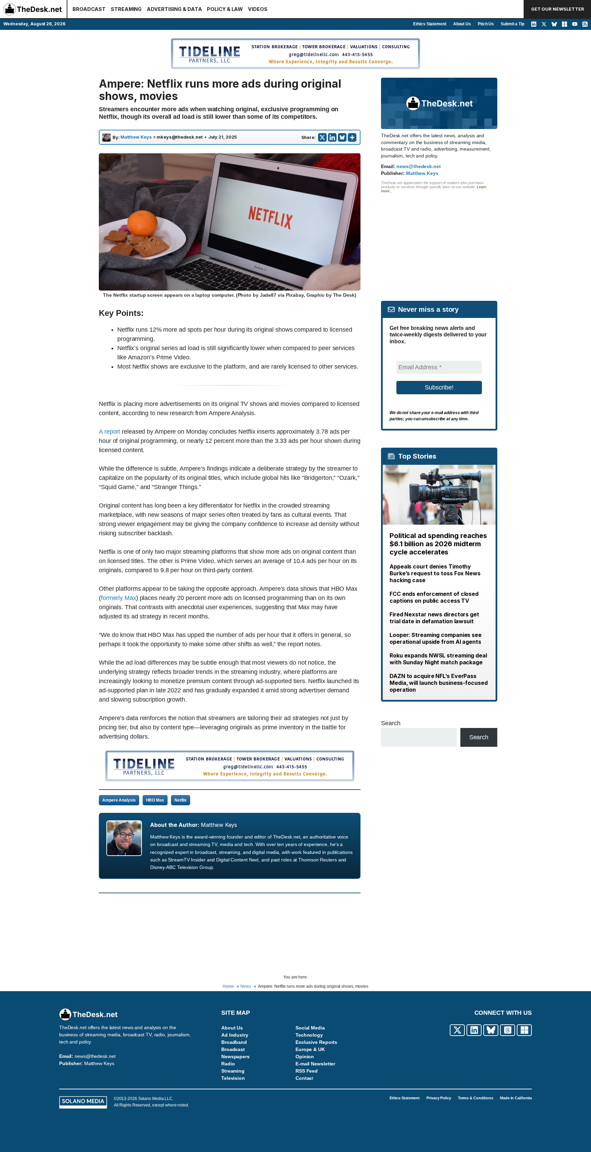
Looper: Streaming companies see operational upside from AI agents (436, 638)
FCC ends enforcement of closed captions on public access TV (434, 597)
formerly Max (118, 597)
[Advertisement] (439, 241)
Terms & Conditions (475, 1098)
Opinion (305, 1056)
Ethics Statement (429, 24)
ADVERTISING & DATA (174, 9)
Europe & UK (310, 1049)
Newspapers (235, 1056)
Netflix (180, 800)
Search (390, 723)
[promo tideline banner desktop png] (229, 779)
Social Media (310, 1028)
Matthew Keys (136, 137)
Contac (304, 1078)
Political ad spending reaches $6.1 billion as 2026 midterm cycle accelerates (438, 544)
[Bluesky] (342, 137)
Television (233, 1078)
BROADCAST (89, 9)
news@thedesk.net (418, 166)
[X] (322, 137)
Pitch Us (486, 24)
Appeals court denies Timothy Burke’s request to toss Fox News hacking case (435, 573)
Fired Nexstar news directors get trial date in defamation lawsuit (434, 618)
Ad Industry (234, 1035)
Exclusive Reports (316, 1042)
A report (109, 431)
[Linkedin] (332, 137)
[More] (352, 137)
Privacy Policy (438, 1098)
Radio (228, 1063)
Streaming (233, 1071)
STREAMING (126, 9)
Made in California (516, 1098)
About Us (462, 24)
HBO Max (155, 800)
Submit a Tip (512, 24)
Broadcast (233, 1049)
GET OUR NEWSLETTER (557, 9)
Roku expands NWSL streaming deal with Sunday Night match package (438, 659)
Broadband (234, 1042)
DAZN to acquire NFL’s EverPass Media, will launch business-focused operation (439, 683)
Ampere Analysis (119, 800)
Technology (309, 1035)
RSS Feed (307, 1071)
